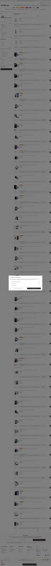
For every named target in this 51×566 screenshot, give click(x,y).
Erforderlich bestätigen (18, 288)
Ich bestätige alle (34, 288)
